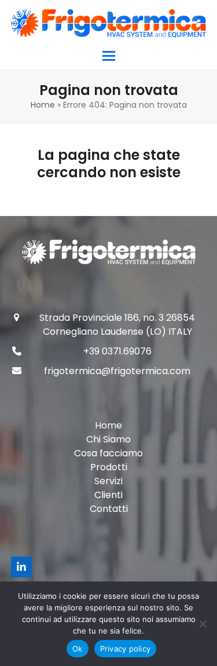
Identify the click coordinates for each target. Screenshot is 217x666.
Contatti (109, 508)
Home (43, 105)
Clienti (108, 495)
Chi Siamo (108, 439)
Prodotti (108, 467)
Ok (77, 648)
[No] (202, 624)
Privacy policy (125, 648)
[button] (108, 56)
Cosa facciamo (108, 453)
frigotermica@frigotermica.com (117, 371)
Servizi (108, 481)
